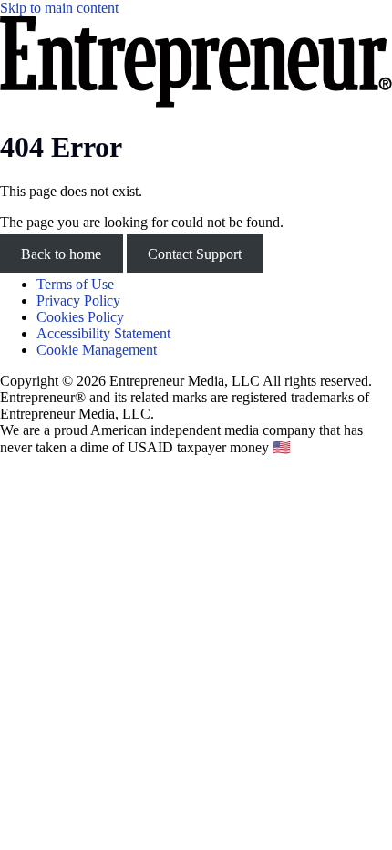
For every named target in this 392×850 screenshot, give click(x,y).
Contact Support (195, 253)
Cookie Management (96, 350)
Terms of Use (75, 284)
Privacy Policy (78, 300)
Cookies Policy (80, 317)
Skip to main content (59, 8)
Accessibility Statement (103, 333)
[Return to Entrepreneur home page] (196, 102)
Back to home (61, 253)
